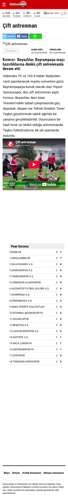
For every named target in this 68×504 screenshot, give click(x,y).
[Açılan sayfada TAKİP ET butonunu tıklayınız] (11, 51)
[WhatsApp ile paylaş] (35, 36)
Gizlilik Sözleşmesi (31, 472)
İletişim (16, 472)
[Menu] (4, 4)
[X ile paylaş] (9, 36)
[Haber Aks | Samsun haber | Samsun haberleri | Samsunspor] (34, 4)
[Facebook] (29, 499)
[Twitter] (38, 499)
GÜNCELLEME (55, 49)
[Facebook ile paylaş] (22, 36)
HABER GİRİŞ (37, 49)
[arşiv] (45, 13)
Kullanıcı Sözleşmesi (54, 472)
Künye (7, 472)
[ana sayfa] (64, 4)
